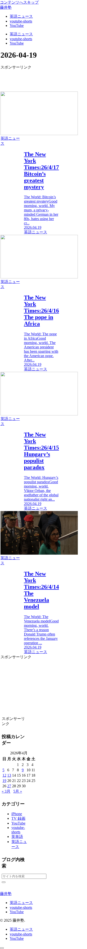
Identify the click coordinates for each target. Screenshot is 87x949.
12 (4, 775)
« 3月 (6, 791)
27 (9, 786)
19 (4, 781)
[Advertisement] (29, 77)
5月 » (17, 791)
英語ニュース (21, 903)
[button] (4, 882)
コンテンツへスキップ (19, 2)
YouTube (17, 912)
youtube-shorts (21, 907)
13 (9, 775)
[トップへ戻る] (2, 948)
